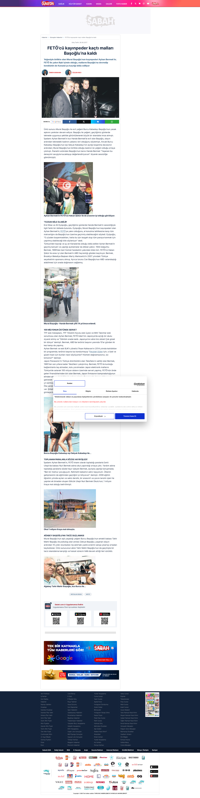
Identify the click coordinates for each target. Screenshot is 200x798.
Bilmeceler (97, 710)
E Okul (70, 696)
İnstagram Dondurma (101, 704)
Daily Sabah (58, 750)
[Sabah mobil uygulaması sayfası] (48, 605)
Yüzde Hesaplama (100, 694)
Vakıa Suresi (125, 694)
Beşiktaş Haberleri (74, 718)
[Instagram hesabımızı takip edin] (143, 3)
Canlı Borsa (71, 694)
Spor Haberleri (72, 710)
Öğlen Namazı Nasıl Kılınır (129, 721)
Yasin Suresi (98, 699)
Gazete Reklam (97, 750)
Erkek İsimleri (98, 737)
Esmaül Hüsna (125, 740)
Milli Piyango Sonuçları (75, 734)
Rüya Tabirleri (72, 702)
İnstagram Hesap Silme (102, 712)
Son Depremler (73, 707)
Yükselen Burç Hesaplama (76, 723)
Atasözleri (97, 734)
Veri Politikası (45, 694)
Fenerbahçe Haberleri (75, 715)
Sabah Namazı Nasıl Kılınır (129, 718)
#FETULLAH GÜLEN (76, 594)
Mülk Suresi (124, 704)
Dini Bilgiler (124, 737)
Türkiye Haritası (73, 740)
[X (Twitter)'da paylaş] (84, 122)
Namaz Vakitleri (46, 704)
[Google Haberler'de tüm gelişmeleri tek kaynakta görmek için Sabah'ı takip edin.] (80, 654)
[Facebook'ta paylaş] (70, 122)
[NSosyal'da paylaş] (98, 122)
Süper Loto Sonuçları (75, 731)
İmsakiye (44, 707)
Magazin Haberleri (74, 742)
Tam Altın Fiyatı (46, 731)
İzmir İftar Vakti (46, 718)
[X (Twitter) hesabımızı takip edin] (135, 3)
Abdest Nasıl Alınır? (100, 731)
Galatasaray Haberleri (75, 712)
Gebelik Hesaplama (74, 726)
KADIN (89, 4)
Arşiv (86, 750)
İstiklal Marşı (125, 742)
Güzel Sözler (98, 707)
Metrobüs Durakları (100, 726)
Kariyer (155, 750)
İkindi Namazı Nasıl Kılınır (129, 723)
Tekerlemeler (125, 699)
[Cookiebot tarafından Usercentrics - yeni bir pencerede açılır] (135, 384)
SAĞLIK (61, 4)
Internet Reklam (112, 750)
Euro (42, 745)
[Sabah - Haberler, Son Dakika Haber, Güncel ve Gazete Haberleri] (48, 3)
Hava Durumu (72, 704)
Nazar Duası (98, 715)
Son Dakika (44, 699)
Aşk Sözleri (97, 729)
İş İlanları (44, 696)
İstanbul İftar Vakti (47, 712)
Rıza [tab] (64, 391)
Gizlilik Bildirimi (128, 750)
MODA (98, 4)
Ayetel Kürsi (98, 702)
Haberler (44, 37)
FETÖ (62, 231)
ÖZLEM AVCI (76, 72)
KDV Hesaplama (73, 729)
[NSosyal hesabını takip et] (139, 3)
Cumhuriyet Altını (46, 734)
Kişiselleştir (98, 416)
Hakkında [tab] (135, 391)
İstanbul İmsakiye (46, 710)
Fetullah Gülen (96, 351)
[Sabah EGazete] (152, 719)
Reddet (69, 383)
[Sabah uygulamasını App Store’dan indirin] (56, 618)
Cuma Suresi (98, 696)
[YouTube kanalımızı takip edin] (148, 3)
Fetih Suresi (98, 721)
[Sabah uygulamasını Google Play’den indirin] (80, 618)
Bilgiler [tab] (88, 391)
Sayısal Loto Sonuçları (75, 737)
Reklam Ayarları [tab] (112, 391)
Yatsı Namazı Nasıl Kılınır (129, 712)
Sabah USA (46, 750)
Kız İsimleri (97, 742)
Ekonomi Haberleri (74, 745)
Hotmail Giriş (98, 723)
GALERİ (109, 4)
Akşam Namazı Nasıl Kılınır (129, 715)
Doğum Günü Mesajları (128, 729)
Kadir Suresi (125, 707)
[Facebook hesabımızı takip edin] (131, 3)
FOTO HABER (121, 4)
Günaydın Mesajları (127, 726)
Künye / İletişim (143, 750)
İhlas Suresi (124, 702)
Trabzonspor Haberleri (75, 721)
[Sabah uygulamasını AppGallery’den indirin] (104, 618)
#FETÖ (88, 594)
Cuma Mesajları (126, 745)
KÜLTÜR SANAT (75, 4)
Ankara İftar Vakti (46, 715)
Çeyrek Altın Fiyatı (47, 726)
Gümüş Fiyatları (46, 740)
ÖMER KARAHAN (55, 72)
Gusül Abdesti (125, 710)
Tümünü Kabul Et (129, 416)
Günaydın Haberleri (56, 37)
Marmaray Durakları (127, 731)
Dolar (42, 742)
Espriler (123, 696)
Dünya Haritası (99, 745)
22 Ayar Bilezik (46, 737)
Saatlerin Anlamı (126, 734)
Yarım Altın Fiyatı (46, 729)
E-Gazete (77, 750)
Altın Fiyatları (45, 723)
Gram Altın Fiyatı (46, 721)
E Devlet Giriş (72, 699)
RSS (68, 750)
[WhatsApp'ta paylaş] (112, 122)
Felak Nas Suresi (99, 718)
